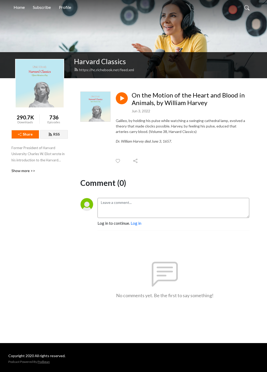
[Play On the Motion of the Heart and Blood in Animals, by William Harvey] (122, 98)
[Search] (247, 7)
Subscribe (42, 7)
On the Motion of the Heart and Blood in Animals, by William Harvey (188, 99)
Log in (136, 223)
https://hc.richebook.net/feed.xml (106, 70)
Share (28, 134)
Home (19, 7)
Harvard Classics (100, 61)
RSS (56, 134)
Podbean (44, 362)
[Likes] (118, 161)
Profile (65, 7)
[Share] (136, 160)
